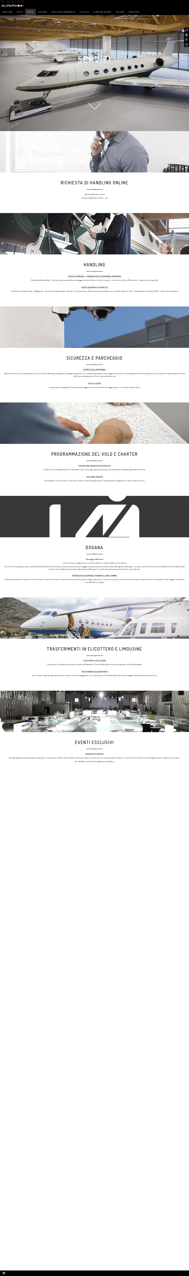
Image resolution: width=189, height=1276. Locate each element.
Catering (42, 12)
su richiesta (100, 582)
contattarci (110, 761)
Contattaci (134, 12)
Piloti (20, 12)
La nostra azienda (102, 12)
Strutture (7, 12)
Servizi (30, 12)
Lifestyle (84, 12)
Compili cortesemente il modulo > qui (94, 198)
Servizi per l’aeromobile (63, 12)
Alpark (12, 6)
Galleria (120, 12)
